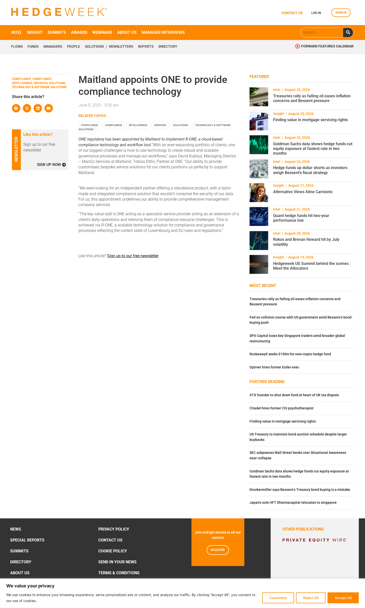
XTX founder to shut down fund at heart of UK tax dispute (294, 395)
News (15, 529)
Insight (35, 32)
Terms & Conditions (119, 573)
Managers (52, 46)
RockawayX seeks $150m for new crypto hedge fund (290, 354)
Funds (33, 46)
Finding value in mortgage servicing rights (310, 119)
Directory (167, 46)
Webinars (102, 32)
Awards (79, 32)
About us (127, 32)
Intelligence (138, 125)
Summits (57, 32)
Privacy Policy (113, 529)
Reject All (310, 598)
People (73, 46)
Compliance (89, 125)
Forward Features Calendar (327, 46)
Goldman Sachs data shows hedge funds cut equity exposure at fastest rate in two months (312, 149)
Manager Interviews (163, 32)
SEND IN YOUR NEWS (117, 562)
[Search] (348, 32)
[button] (16, 108)
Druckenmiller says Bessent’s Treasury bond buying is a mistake (300, 490)
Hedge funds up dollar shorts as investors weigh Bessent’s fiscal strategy (310, 170)
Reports (145, 46)
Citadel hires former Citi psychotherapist (282, 408)
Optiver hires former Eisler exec (274, 367)
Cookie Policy (112, 551)
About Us (20, 573)
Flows (17, 46)
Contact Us (110, 540)
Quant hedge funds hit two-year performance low (301, 218)
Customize (278, 598)
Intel (16, 32)
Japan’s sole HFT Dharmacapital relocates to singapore (293, 503)
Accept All (343, 598)
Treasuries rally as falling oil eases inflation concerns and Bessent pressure (312, 98)
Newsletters (121, 46)
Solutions (94, 46)
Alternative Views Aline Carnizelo (302, 191)
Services (160, 125)
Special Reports (27, 540)
